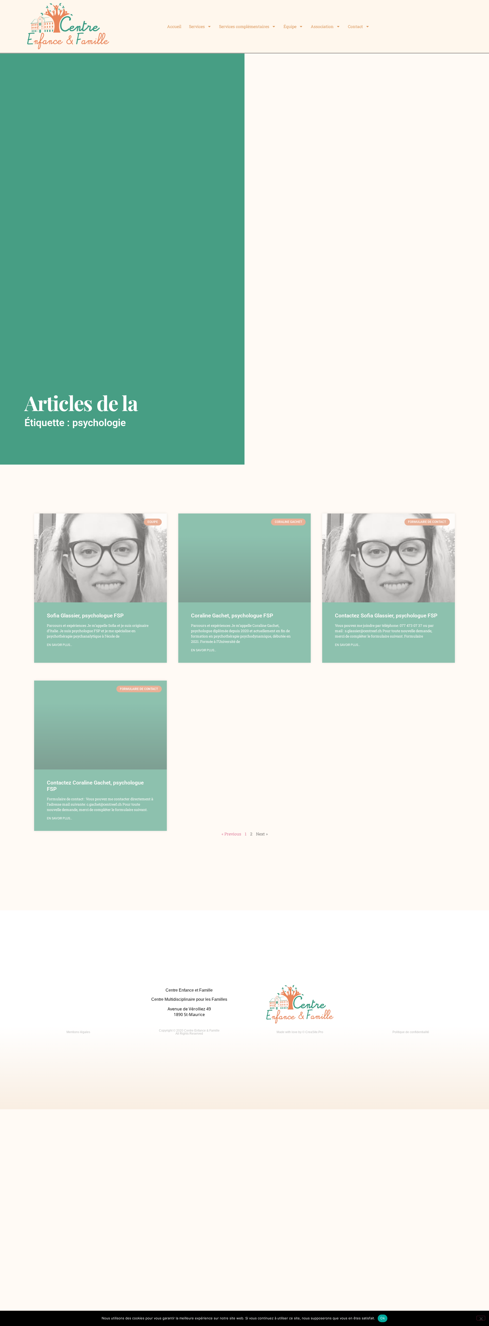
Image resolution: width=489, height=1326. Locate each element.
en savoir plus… (59, 645)
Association (322, 26)
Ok (382, 1318)
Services (197, 26)
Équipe (289, 26)
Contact (355, 26)
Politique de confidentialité (410, 1032)
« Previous (231, 833)
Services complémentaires (244, 26)
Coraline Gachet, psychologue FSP (232, 616)
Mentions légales (78, 1032)
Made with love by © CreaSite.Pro (300, 1032)
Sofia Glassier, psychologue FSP (85, 616)
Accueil (174, 26)
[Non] (481, 1318)
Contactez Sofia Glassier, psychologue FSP (386, 616)
